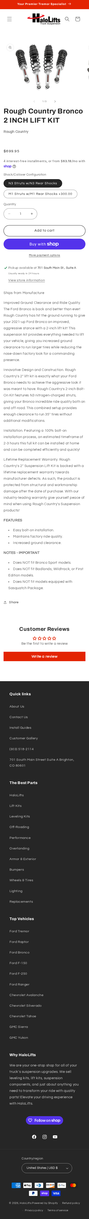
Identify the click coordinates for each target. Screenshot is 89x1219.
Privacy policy (34, 1210)
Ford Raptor (19, 942)
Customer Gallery (23, 738)
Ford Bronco (19, 952)
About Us (16, 706)
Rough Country (16, 131)
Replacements (21, 901)
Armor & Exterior (22, 859)
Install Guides (20, 727)
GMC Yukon (18, 1037)
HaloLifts (16, 795)
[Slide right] (55, 101)
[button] (9, 19)
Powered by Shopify (45, 1203)
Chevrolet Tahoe (22, 1016)
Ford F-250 (18, 973)
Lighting (16, 891)
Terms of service (57, 1210)
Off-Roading (19, 827)
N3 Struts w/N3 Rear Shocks (33, 183)
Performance (20, 838)
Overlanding (19, 848)
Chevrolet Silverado (25, 1005)
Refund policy (71, 1203)
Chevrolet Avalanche (26, 995)
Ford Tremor (19, 931)
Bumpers (16, 869)
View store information (26, 280)
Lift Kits (15, 806)
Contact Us (18, 717)
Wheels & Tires (21, 880)
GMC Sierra (18, 1027)
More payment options (44, 255)
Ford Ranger (19, 984)
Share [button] (14, 602)
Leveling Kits (19, 816)
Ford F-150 (18, 963)
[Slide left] (34, 101)
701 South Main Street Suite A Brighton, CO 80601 (41, 762)
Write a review (44, 656)
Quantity (10, 204)
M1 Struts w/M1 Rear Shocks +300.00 (40, 194)
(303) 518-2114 (21, 749)
